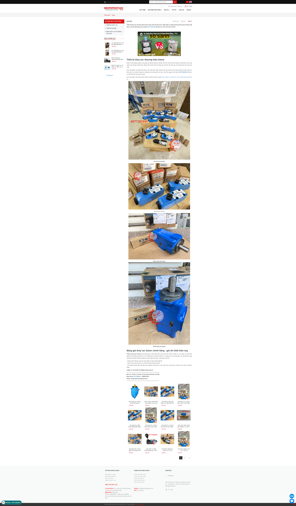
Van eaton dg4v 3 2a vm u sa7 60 (184, 449)
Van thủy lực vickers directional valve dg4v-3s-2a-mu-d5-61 (151, 426)
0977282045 (183, 72)
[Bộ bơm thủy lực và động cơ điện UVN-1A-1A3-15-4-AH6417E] (107, 68)
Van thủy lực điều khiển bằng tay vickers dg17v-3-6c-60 (151, 450)
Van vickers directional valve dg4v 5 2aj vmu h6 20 (151, 403)
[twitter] (166, 490)
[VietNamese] (187, 1)
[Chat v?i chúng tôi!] (292, 501)
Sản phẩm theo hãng (154, 9)
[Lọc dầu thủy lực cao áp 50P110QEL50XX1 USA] (107, 45)
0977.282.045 (151, 27)
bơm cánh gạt (181, 77)
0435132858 (140, 490)
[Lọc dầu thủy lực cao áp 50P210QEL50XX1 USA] (107, 53)
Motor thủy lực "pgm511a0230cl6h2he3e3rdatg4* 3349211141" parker (117, 60)
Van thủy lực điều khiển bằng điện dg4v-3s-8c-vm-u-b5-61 (134, 426)
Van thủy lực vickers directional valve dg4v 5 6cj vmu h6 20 (183, 403)
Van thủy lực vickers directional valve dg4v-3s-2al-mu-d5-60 (167, 426)
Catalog (181, 9)
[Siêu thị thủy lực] (114, 8)
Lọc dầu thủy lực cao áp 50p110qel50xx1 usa (117, 44)
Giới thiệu (142, 9)
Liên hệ (188, 9)
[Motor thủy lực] (107, 60)
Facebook (109, 75)
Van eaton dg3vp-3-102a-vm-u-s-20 (167, 449)
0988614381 (115, 492)
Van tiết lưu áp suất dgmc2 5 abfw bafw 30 (167, 402)
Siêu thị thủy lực (139, 504)
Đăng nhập (173, 6)
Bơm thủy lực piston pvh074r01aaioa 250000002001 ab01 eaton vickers (135, 404)
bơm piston (165, 77)
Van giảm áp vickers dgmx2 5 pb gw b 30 (135, 449)
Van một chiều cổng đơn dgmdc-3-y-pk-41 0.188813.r (183, 426)
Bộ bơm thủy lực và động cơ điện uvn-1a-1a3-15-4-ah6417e (117, 67)
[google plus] (172, 490)
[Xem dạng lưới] (189, 21)
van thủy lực (173, 77)
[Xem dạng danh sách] (191, 21)
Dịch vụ (166, 9)
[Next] (189, 457)
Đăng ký (180, 6)
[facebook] (169, 490)
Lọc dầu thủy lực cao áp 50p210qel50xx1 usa (117, 52)
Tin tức (174, 9)
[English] (190, 1)
